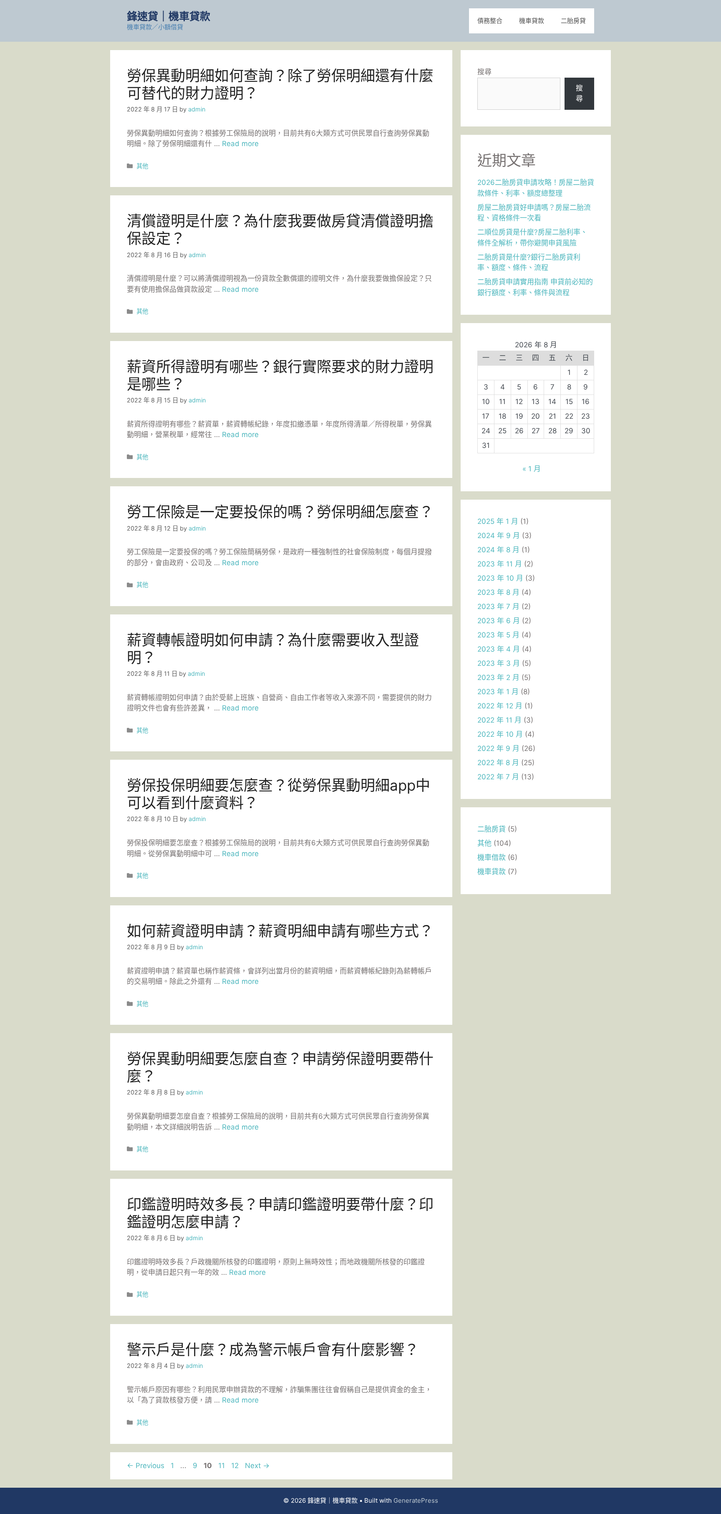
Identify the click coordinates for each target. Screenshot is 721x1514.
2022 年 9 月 (498, 748)
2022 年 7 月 (498, 777)
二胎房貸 (573, 21)
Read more (240, 143)
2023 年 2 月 (498, 677)
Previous (145, 1465)
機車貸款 (531, 21)
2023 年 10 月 (500, 578)
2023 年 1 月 (498, 691)
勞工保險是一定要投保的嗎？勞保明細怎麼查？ (280, 512)
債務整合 (489, 21)
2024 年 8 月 (498, 550)
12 (236, 1465)
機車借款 (491, 857)
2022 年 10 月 (500, 734)
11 (222, 1465)
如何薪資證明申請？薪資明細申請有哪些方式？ (280, 931)
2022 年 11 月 (499, 720)
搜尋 (484, 72)
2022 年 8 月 (498, 762)
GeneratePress (415, 1500)
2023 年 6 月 (498, 621)
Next (257, 1465)
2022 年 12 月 (499, 706)
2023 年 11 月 (499, 564)
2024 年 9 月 (498, 535)
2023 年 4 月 (498, 649)
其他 (142, 165)
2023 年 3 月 (498, 663)
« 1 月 (531, 469)
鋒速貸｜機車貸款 (168, 16)
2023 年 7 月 (498, 606)
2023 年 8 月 (498, 592)
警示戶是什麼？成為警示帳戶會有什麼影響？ (273, 1349)
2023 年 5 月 (498, 635)
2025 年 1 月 (497, 521)
